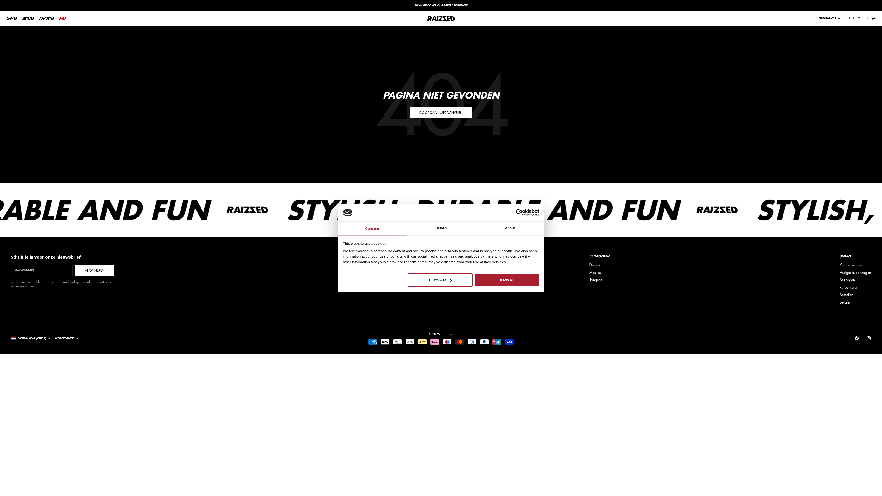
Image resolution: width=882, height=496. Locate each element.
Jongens (595, 280)
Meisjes (595, 272)
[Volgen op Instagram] (868, 338)
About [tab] (510, 228)
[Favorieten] (851, 19)
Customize (437, 280)
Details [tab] (441, 228)
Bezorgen (847, 280)
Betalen (845, 302)
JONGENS (46, 18)
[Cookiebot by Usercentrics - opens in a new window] (519, 212)
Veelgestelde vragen (855, 272)
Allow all (507, 280)
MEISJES (28, 18)
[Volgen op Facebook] (856, 338)
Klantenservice (851, 265)
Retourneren (849, 287)
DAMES (11, 18)
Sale (62, 18)
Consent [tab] (372, 228)
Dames (594, 265)
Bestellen (846, 295)
